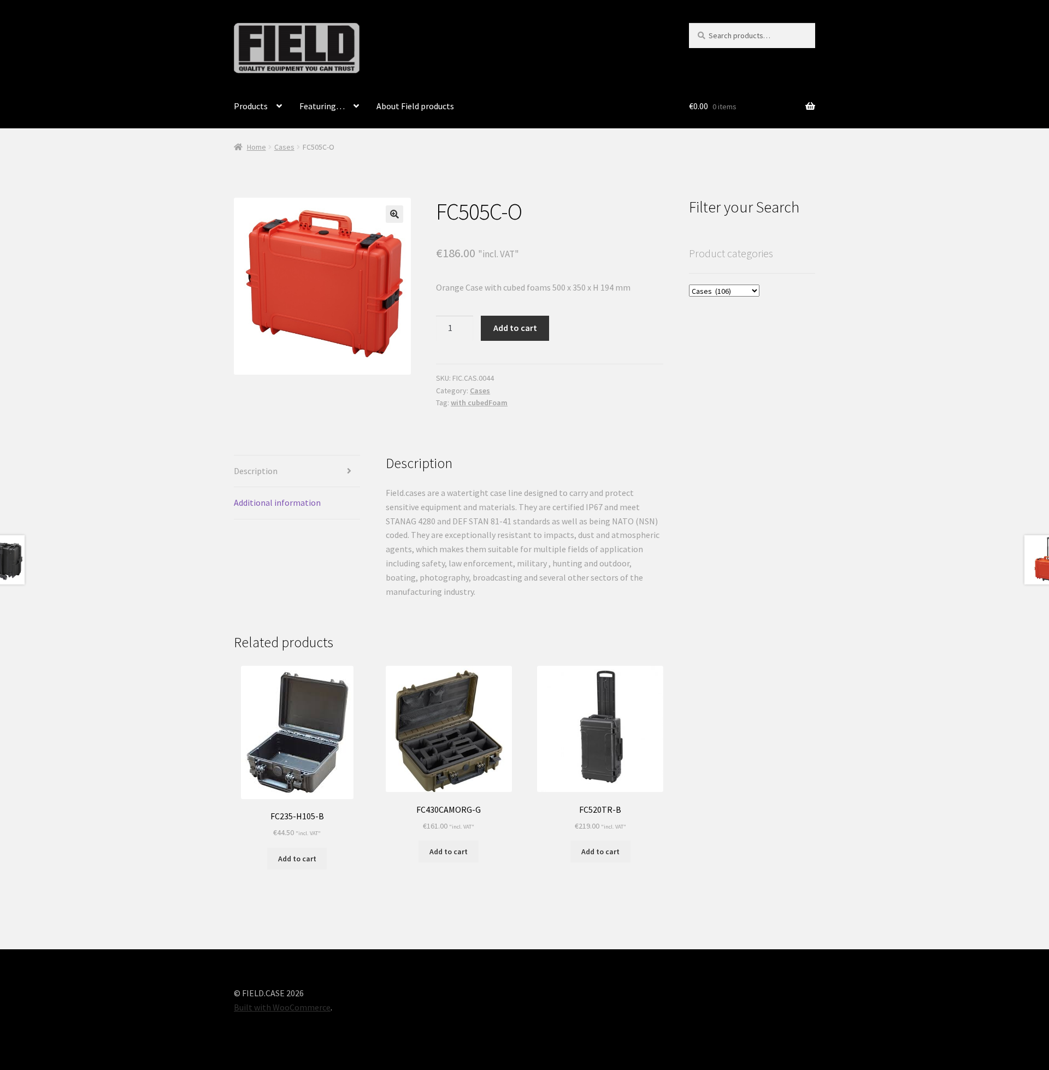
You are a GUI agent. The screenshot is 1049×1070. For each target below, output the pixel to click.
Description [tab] (256, 470)
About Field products (415, 106)
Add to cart (515, 327)
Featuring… (322, 106)
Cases (284, 147)
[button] (394, 214)
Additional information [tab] (277, 502)
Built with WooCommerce (282, 1007)
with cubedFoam (479, 402)
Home (256, 147)
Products (251, 106)
